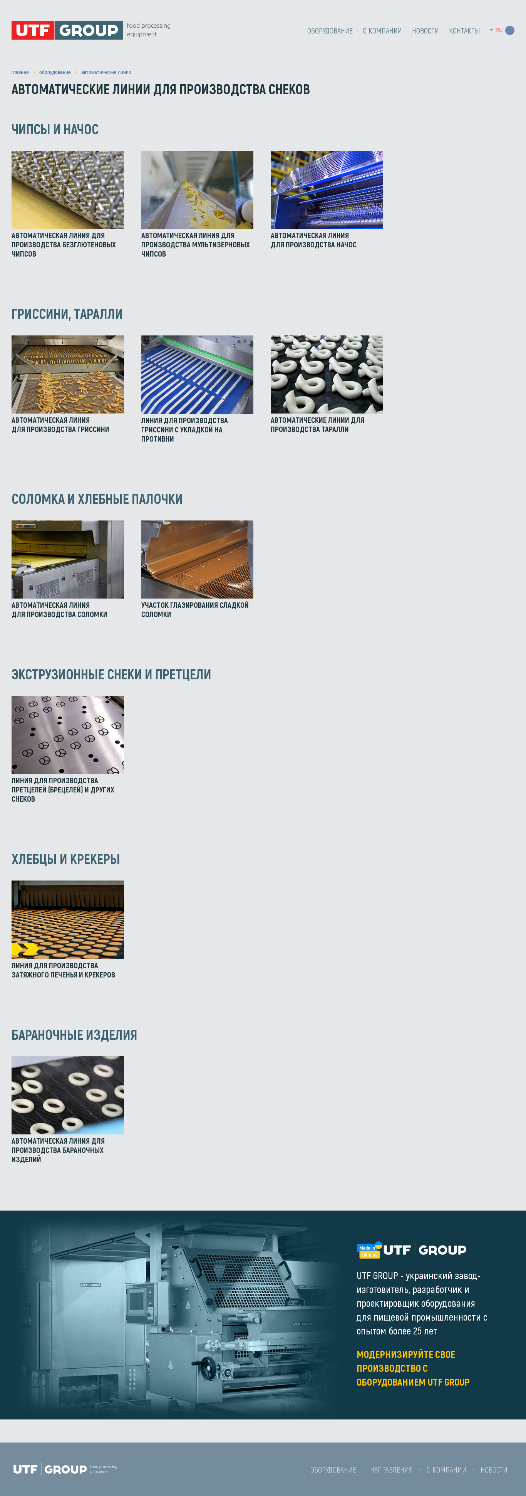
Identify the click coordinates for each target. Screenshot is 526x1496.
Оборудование (330, 30)
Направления (391, 1469)
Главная (20, 72)
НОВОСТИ (425, 30)
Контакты (464, 30)
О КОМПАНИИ (382, 30)
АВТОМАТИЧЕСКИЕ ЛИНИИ (106, 72)
